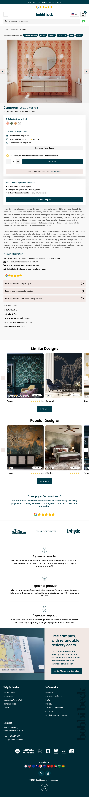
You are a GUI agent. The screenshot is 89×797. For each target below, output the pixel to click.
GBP (76, 14)
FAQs (47, 700)
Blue (71, 35)
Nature (51, 35)
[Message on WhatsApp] (83, 21)
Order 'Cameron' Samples (66, 671)
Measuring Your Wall (12, 700)
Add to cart (52, 161)
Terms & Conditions (54, 708)
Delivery (49, 692)
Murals (42, 35)
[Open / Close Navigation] (5, 14)
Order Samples (44, 199)
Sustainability (9, 692)
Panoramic (62, 35)
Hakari (10, 473)
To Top (44, 787)
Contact (49, 711)
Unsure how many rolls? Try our (45, 171)
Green (79, 35)
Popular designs (30, 35)
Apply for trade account (56, 715)
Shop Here (56, 2)
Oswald (49, 401)
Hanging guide (9, 704)
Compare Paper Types (44, 148)
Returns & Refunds (53, 696)
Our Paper (8, 696)
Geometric (14, 30)
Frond (10, 401)
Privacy (48, 704)
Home (5, 30)
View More (44, 409)
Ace (86, 401)
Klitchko (49, 473)
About (6, 708)
